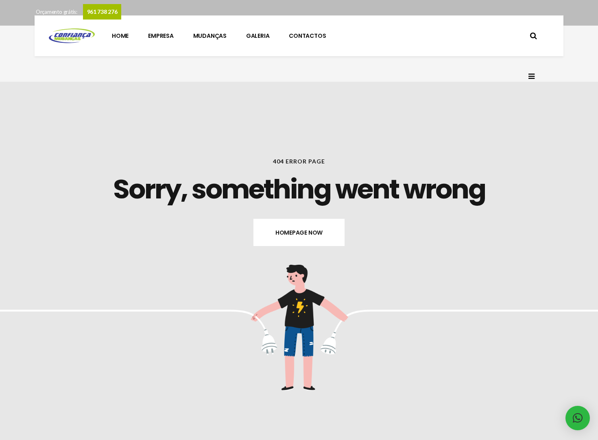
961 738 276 (102, 11)
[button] (577, 418)
